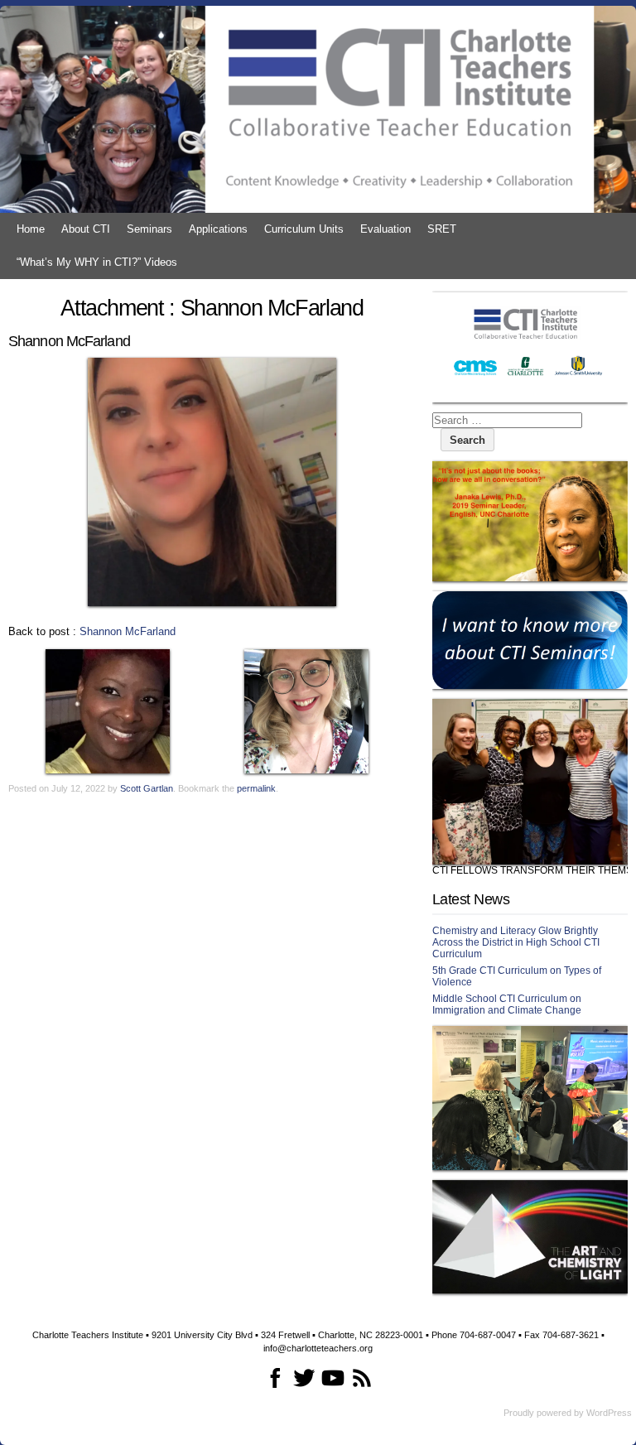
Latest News (470, 899)
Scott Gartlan (146, 788)
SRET (441, 229)
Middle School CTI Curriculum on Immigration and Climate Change (506, 1004)
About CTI (85, 229)
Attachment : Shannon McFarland (212, 308)
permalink (256, 788)
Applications (218, 229)
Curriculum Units (304, 229)
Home (31, 229)
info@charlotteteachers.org (318, 1348)
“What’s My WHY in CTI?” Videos (97, 262)
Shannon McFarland (128, 631)
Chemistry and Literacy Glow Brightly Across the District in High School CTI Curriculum (516, 942)
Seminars (149, 229)
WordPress (609, 1413)
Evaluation (385, 229)
